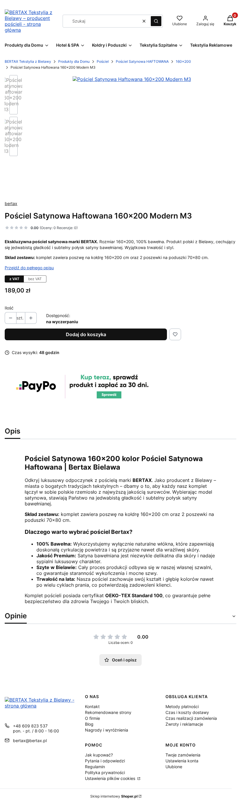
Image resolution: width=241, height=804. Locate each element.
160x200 (183, 61)
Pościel (103, 61)
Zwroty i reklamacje (184, 724)
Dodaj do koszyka (86, 334)
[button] (156, 21)
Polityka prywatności (105, 772)
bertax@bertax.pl (30, 740)
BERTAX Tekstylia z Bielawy (28, 61)
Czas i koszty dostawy (187, 712)
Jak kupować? (99, 754)
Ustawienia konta (181, 760)
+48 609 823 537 (30, 725)
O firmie (92, 718)
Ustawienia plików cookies (110, 778)
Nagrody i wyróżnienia (106, 729)
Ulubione (173, 766)
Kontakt (92, 706)
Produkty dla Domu (74, 61)
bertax (11, 203)
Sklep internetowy (114, 796)
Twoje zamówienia (182, 754)
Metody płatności (182, 706)
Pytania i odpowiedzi (105, 760)
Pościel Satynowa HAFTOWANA (142, 61)
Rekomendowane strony (108, 712)
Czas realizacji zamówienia (191, 718)
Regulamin (95, 766)
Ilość (9, 307)
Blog (89, 724)
